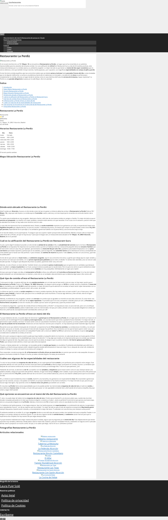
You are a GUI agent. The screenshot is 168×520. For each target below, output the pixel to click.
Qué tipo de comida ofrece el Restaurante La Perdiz (20, 99)
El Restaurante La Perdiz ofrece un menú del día (19, 101)
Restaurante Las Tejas (48, 467)
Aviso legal (8, 495)
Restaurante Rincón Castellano (48, 453)
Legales (9, 49)
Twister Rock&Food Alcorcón (48, 462)
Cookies (9, 47)
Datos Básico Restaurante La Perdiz (15, 89)
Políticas (6, 46)
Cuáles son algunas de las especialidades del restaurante (22, 103)
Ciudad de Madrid (12, 42)
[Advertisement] (83, 20)
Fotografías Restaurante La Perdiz (15, 106)
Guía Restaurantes (15, 2)
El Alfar (48, 458)
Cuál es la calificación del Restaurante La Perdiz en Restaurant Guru (26, 97)
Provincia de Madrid (12, 43)
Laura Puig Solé (10, 486)
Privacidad (10, 51)
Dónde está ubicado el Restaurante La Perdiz (18, 95)
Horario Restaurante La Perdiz (14, 91)
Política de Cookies (13, 505)
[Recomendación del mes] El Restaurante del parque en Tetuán (24, 38)
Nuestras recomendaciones (13, 40)
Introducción (8, 87)
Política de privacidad (15, 500)
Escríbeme (6, 515)
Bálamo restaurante (48, 438)
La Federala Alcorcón (48, 448)
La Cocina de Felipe (48, 477)
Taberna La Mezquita (48, 443)
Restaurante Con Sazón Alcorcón (48, 472)
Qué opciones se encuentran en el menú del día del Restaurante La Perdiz (28, 105)
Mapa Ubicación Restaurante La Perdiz (16, 93)
